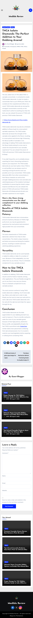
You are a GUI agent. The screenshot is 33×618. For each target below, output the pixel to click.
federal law (23, 326)
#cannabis (7, 46)
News (12, 27)
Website (4, 490)
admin (8, 399)
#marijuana (13, 46)
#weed (4, 48)
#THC (21, 46)
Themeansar (19, 615)
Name (4, 476)
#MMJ (18, 46)
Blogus (12, 615)
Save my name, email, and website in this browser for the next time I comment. (14, 501)
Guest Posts (6, 27)
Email (3, 483)
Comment (5, 453)
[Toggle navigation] (2, 10)
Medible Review (16, 17)
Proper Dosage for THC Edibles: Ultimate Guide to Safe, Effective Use (15, 583)
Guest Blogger (10, 44)
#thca (25, 46)
